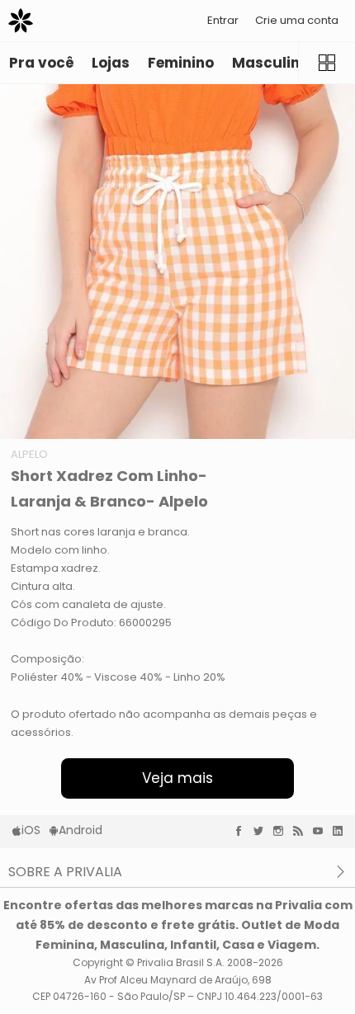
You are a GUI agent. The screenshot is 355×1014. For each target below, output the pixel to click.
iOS (30, 830)
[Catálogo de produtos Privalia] (326, 62)
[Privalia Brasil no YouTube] (322, 831)
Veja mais (177, 778)
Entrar (223, 20)
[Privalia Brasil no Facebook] (243, 831)
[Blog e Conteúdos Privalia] (302, 831)
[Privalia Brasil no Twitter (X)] (262, 831)
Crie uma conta (296, 20)
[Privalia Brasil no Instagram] (282, 831)
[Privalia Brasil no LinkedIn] (342, 831)
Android (80, 830)
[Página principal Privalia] (20, 20)
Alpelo (29, 454)
